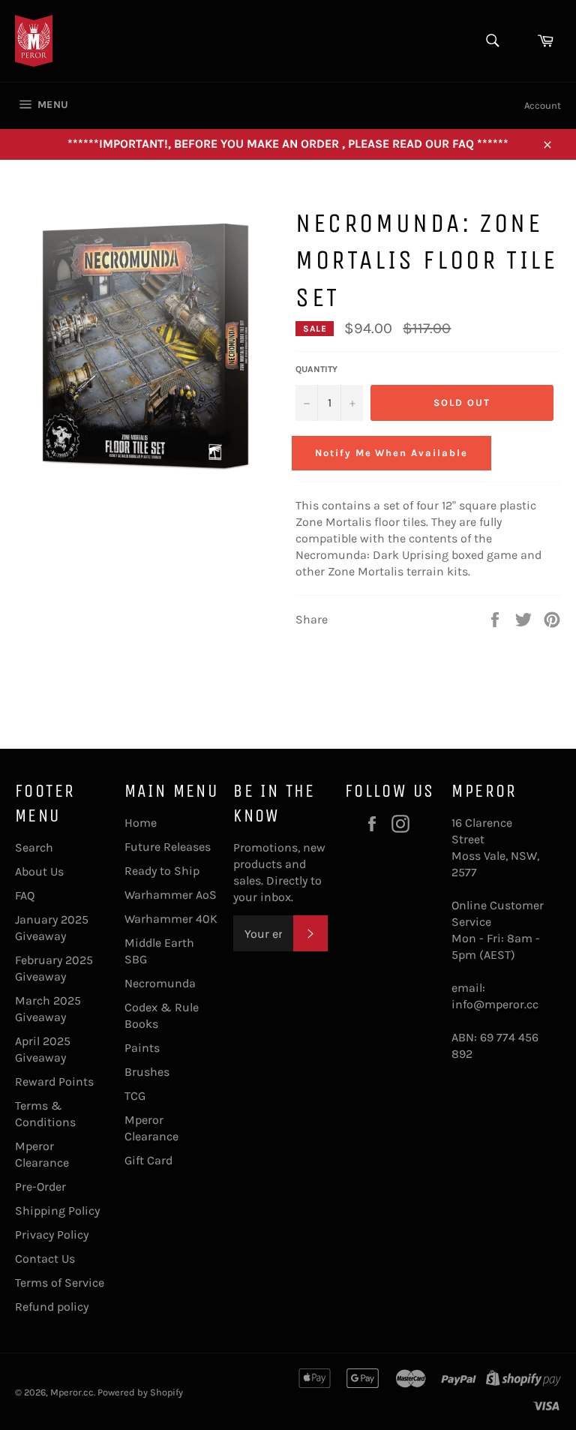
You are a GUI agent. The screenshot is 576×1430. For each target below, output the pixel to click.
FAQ (24, 895)
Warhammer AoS (170, 895)
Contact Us (45, 1258)
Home (140, 823)
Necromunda (160, 983)
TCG (135, 1096)
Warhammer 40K (171, 919)
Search (34, 847)
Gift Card (148, 1160)
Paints (142, 1048)
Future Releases (167, 847)
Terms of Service (59, 1282)
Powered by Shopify (140, 1392)
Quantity (317, 369)
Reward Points (54, 1081)
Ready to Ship (162, 871)
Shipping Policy (57, 1210)
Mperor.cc (72, 1392)
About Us (39, 871)
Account (542, 105)
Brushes (147, 1072)
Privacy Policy (51, 1234)
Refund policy (51, 1306)
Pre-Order (40, 1186)
